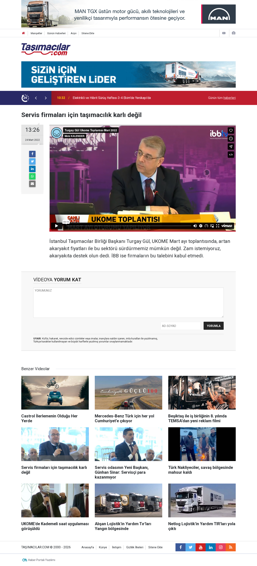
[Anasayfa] (23, 33)
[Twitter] (32, 161)
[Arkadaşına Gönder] (32, 184)
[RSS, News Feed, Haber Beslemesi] (231, 547)
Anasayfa (88, 547)
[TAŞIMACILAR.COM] (45, 49)
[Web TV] (224, 33)
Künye (103, 547)
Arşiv (73, 33)
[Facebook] (32, 154)
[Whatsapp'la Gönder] (32, 176)
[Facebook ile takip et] (180, 547)
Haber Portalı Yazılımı (41, 560)
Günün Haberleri (56, 33)
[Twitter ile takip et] (191, 547)
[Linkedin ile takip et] (211, 547)
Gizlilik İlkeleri (134, 547)
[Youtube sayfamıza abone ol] (201, 547)
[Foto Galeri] (233, 33)
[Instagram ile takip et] (221, 547)
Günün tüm (222, 98)
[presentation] (36, 98)
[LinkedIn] (32, 169)
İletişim (116, 547)
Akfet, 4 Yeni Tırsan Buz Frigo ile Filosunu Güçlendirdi (110, 98)
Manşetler (36, 33)
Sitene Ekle (88, 33)
